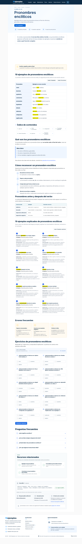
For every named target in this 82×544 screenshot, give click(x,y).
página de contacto (56, 505)
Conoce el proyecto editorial (57, 501)
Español (30, 2)
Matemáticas (40, 2)
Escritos (63, 2)
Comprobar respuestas (21, 423)
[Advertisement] (41, 54)
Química (50, 2)
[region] (41, 101)
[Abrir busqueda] (68, 2)
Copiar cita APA (60, 487)
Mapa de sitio (74, 536)
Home (15, 7)
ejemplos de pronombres (48, 160)
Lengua (19, 7)
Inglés (34, 2)
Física (45, 2)
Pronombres (27, 7)
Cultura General (56, 2)
